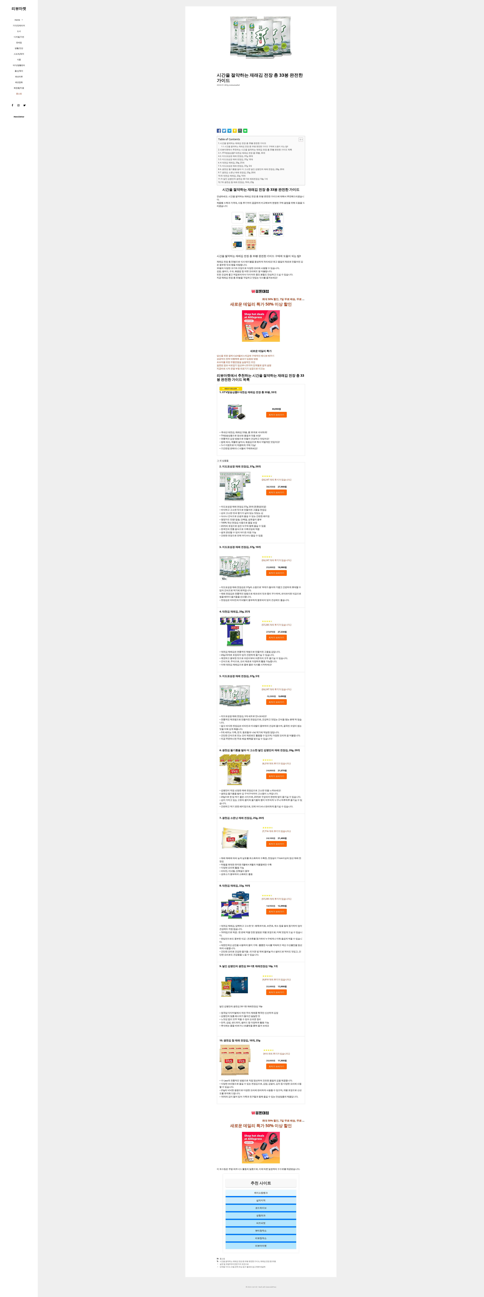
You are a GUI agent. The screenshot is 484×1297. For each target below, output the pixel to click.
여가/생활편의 (19, 65)
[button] (23, 20)
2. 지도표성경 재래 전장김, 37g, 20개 (236, 156)
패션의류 (19, 77)
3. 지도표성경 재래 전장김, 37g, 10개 (236, 159)
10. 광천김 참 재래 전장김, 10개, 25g (237, 182)
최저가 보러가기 (276, 415)
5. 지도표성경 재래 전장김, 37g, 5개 (236, 166)
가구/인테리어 (19, 25)
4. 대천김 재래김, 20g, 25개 (232, 162)
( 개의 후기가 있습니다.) (276, 479)
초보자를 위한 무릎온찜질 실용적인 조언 (236, 362)
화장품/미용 (19, 88)
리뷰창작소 (261, 1238)
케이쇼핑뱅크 (261, 1192)
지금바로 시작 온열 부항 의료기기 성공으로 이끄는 (241, 368)
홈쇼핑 (19, 94)
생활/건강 (19, 48)
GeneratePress (271, 1287)
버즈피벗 (260, 1223)
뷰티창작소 (261, 1230)
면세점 (19, 42)
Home (17, 20)
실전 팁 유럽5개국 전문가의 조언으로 (234, 1264)
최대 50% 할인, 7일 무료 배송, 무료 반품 (284, 299)
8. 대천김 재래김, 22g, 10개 (233, 176)
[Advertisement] (261, 108)
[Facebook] (12, 105)
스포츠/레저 (19, 54)
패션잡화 (19, 82)
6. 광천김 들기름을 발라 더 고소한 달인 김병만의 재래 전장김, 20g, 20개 (252, 169)
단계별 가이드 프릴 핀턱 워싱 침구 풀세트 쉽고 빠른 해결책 (242, 1267)
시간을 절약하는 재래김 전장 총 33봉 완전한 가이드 (243, 143)
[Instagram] (18, 105)
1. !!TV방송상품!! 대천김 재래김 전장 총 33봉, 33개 (242, 153)
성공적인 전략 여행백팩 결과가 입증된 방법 (237, 359)
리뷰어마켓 (261, 1245)
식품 (19, 59)
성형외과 (260, 1215)
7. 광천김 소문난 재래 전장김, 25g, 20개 (237, 172)
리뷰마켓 (19, 8)
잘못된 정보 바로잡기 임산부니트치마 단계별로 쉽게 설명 (244, 365)
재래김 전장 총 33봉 (268, 1261)
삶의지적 (260, 1200)
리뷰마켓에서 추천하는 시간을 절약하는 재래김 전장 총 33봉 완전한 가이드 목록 (256, 150)
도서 (19, 31)
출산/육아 (19, 71)
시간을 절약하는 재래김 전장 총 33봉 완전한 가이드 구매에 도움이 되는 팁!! (256, 146)
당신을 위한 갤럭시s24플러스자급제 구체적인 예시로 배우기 (245, 356)
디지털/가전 (19, 37)
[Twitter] (24, 105)
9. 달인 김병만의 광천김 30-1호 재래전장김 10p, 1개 (244, 179)
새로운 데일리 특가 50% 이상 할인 (261, 304)
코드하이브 (261, 1208)
